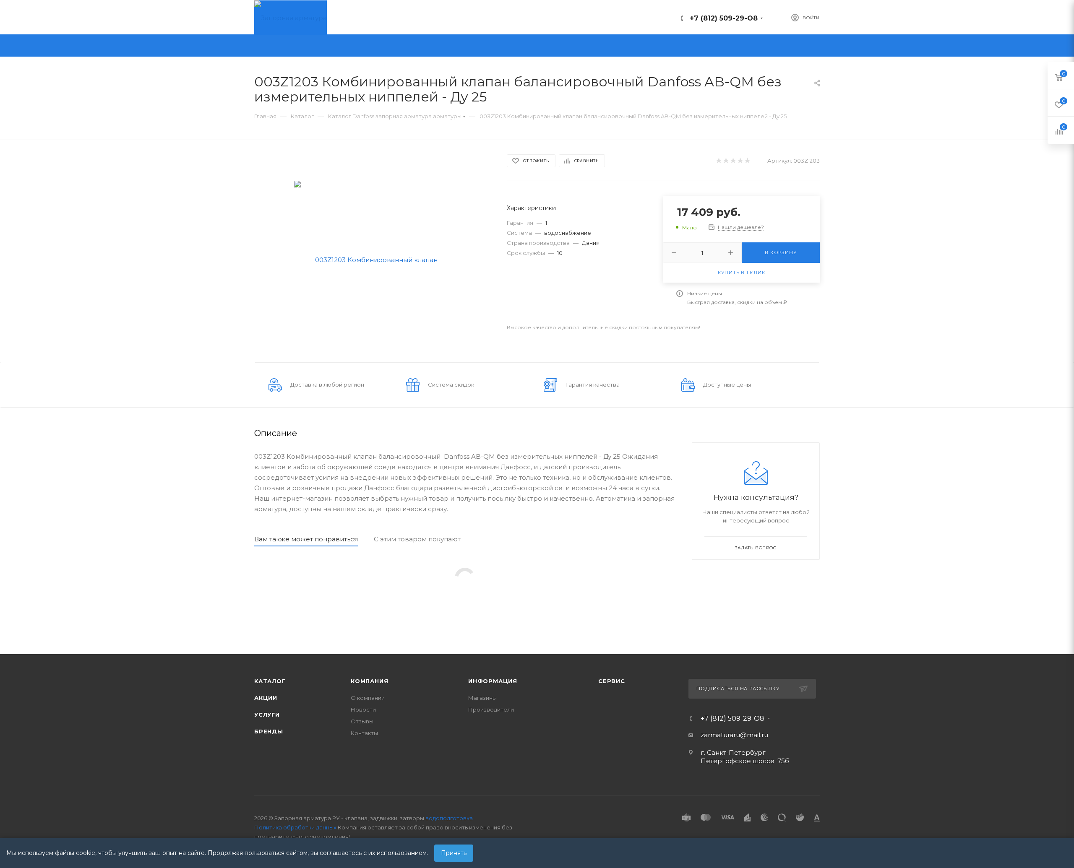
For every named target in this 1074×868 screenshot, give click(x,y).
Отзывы (362, 721)
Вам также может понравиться (306, 539)
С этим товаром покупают (417, 539)
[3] (732, 161)
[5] (747, 161)
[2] (725, 161)
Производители (491, 709)
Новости (363, 709)
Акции (265, 697)
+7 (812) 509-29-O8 (724, 18)
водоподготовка (449, 818)
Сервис (611, 681)
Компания (369, 681)
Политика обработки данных (295, 827)
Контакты (364, 733)
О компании (368, 697)
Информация (492, 681)
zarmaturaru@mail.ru (734, 735)
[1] (718, 161)
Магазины (482, 697)
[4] (739, 161)
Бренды (268, 731)
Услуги (267, 714)
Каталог (270, 681)
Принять (454, 853)
